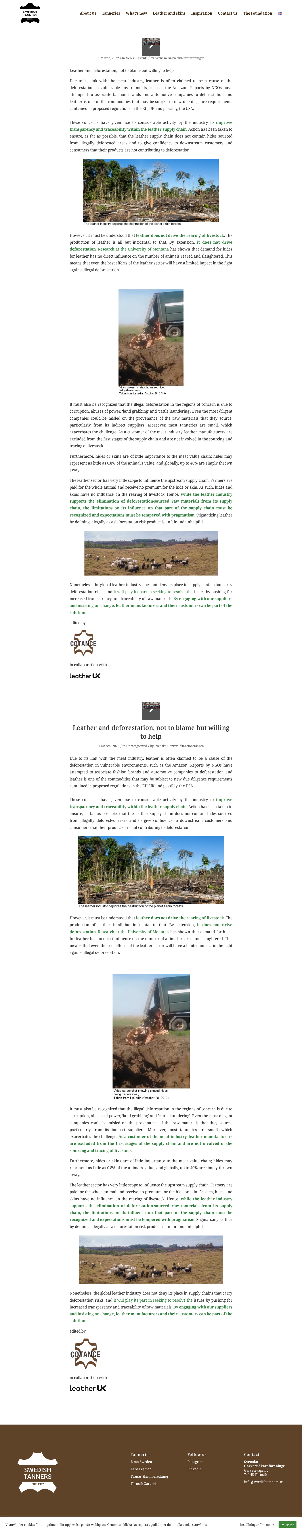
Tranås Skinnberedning (149, 1476)
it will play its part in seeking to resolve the (153, 591)
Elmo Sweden (141, 1461)
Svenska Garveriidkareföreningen (179, 58)
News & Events (136, 58)
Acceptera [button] (287, 1524)
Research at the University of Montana (133, 249)
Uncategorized (136, 746)
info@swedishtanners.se (263, 1481)
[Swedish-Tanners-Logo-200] (30, 13)
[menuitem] (88, 13)
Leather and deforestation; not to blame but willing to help (151, 732)
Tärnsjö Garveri (143, 1483)
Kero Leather (141, 1469)
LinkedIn (194, 1469)
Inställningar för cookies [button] (257, 1524)
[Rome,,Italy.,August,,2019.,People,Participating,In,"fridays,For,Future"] (151, 47)
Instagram (195, 1461)
